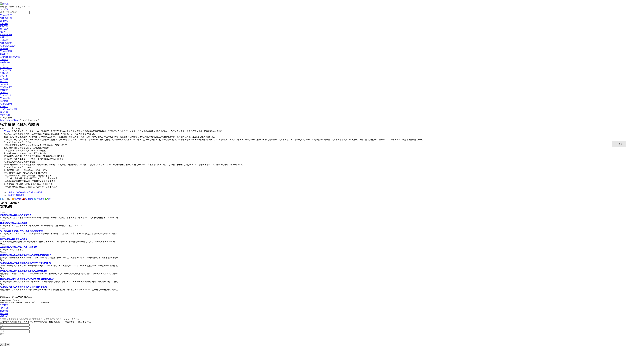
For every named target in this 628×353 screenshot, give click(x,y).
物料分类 (4, 37)
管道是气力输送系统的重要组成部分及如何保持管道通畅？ (25, 255)
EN (6, 9)
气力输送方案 (6, 43)
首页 (2, 120)
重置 (8, 344)
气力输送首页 (6, 15)
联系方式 (4, 316)
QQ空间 (17, 199)
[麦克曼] (4, 4)
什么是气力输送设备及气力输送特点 (15, 215)
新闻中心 (4, 313)
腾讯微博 (40, 199)
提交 (2, 344)
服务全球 (4, 32)
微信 (50, 199)
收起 (621, 144)
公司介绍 (4, 21)
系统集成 (4, 48)
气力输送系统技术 (8, 46)
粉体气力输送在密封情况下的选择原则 (25, 192)
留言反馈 (4, 60)
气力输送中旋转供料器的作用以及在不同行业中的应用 (23, 287)
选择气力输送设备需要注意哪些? (14, 239)
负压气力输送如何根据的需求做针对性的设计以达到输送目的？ (27, 279)
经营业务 (4, 23)
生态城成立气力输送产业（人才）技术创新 (18, 247)
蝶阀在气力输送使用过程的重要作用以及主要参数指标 (23, 271)
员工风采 (4, 29)
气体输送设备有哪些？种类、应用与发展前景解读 (21, 231)
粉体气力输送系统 (16, 195)
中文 (2, 9)
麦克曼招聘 (5, 62)
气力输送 (8, 131)
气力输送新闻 (6, 51)
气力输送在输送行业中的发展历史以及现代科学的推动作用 (25, 263)
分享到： (7, 199)
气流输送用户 (6, 35)
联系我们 (4, 54)
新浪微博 (29, 199)
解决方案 (4, 311)
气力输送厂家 (6, 18)
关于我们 (4, 305)
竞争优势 (4, 26)
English (3, 65)
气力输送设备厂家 (18, 322)
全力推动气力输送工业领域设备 (13, 223)
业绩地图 (4, 40)
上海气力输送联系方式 (10, 57)
